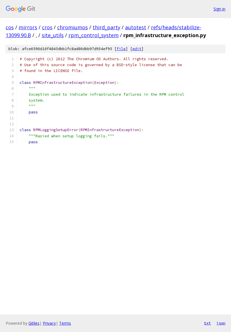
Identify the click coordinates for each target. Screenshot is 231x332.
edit (136, 48)
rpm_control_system (93, 35)
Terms (65, 323)
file (121, 48)
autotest (135, 27)
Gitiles (33, 323)
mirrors (28, 27)
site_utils (53, 35)
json (220, 323)
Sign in (219, 9)
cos (10, 27)
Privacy (49, 323)
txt (207, 323)
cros (47, 27)
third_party (106, 27)
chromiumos (72, 27)
